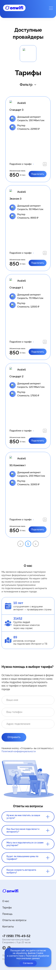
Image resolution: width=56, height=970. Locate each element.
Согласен (28, 963)
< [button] (20, 544)
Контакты (8, 926)
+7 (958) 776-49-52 (16, 936)
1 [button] (28, 544)
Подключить (37, 174)
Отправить (13, 737)
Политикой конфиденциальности (19, 751)
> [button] (36, 544)
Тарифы (7, 907)
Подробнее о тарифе (20, 164)
